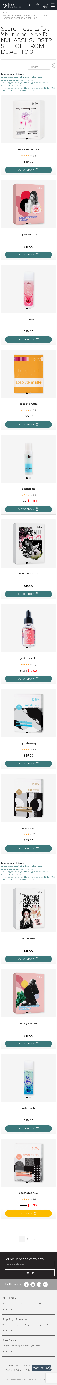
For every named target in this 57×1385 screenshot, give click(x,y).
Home (5, 12)
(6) (34, 749)
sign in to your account (45, 6)
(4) (34, 1199)
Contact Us (28, 1365)
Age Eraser (28, 828)
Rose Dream (28, 319)
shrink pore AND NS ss (11, 85)
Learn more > (8, 1309)
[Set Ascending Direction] (53, 66)
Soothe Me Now (28, 1193)
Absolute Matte (29, 404)
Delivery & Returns (14, 1370)
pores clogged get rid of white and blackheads (21, 77)
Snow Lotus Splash (28, 573)
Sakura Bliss (28, 938)
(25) (34, 410)
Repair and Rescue (28, 149)
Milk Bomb (28, 1108)
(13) (34, 834)
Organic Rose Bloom (28, 658)
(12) (34, 664)
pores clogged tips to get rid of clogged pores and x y (24, 82)
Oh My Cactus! (28, 1023)
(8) (34, 155)
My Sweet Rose (28, 234)
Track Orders (14, 1365)
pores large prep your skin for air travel (18, 80)
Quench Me (28, 488)
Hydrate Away (28, 743)
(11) (34, 495)
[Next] (34, 1239)
